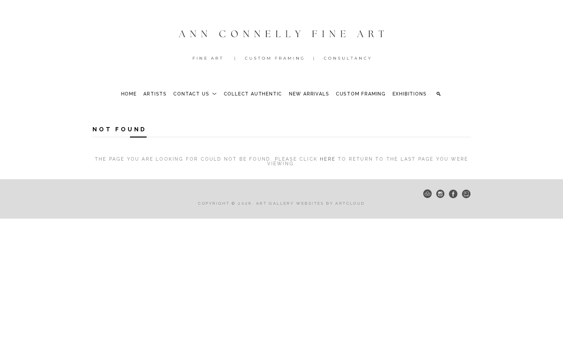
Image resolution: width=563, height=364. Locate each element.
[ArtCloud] (427, 194)
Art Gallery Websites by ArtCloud (310, 203)
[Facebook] (453, 194)
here (328, 159)
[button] (195, 93)
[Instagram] (440, 194)
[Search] (438, 94)
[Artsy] (466, 194)
